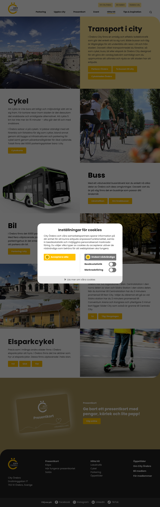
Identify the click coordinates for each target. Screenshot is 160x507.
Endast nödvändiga (103, 256)
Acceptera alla (59, 256)
